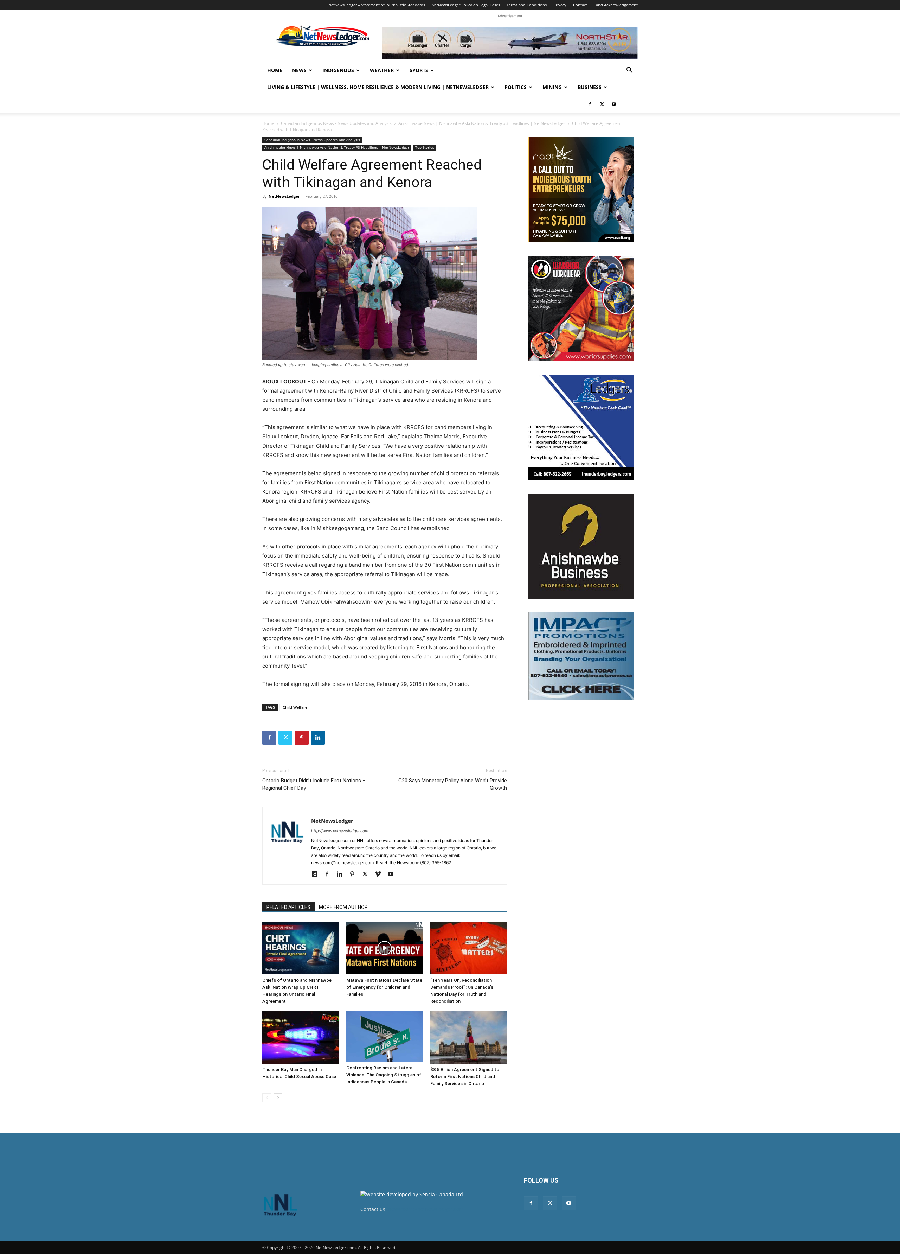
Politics (515, 87)
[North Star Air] (510, 43)
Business (590, 87)
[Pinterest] (302, 738)
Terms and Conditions (527, 4)
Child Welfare (295, 707)
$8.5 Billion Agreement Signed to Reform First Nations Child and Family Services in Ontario (464, 1076)
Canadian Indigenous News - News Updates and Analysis (336, 123)
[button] (629, 71)
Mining (552, 87)
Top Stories (424, 147)
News (299, 70)
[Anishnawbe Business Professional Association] (581, 546)
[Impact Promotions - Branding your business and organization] (581, 656)
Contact (580, 4)
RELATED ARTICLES (288, 907)
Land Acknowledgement (616, 4)
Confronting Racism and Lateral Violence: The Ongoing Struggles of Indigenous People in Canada (383, 1074)
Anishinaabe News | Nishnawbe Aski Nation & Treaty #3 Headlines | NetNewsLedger (481, 123)
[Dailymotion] (317, 874)
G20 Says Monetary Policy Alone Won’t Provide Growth (452, 784)
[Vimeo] (380, 874)
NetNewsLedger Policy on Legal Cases (466, 4)
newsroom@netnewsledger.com (426, 1209)
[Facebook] (590, 104)
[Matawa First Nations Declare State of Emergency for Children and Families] (384, 948)
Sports (419, 70)
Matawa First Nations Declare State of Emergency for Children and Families (384, 987)
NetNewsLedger (284, 196)
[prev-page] (266, 1097)
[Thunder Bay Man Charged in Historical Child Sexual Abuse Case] (300, 1037)
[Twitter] (602, 104)
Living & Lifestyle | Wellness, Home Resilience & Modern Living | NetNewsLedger (378, 87)
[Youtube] (614, 104)
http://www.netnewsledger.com (339, 830)
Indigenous (338, 70)
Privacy (559, 4)
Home (274, 70)
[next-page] (278, 1097)
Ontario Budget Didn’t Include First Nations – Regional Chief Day (314, 784)
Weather (382, 70)
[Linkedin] (318, 738)
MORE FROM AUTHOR (343, 907)
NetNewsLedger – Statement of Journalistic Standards (376, 4)
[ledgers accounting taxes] (581, 427)
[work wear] (581, 308)
